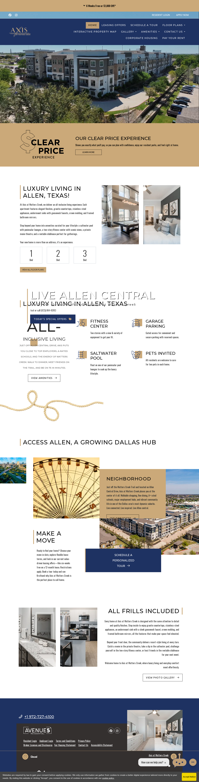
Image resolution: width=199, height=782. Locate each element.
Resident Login (30, 741)
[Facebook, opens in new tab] (10, 15)
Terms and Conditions (65, 741)
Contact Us (83, 745)
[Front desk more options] (193, 762)
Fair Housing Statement (65, 745)
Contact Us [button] (173, 31)
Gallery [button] (128, 31)
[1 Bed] (31, 255)
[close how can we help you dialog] (165, 762)
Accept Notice (189, 777)
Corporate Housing (142, 38)
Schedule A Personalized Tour (123, 560)
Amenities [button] (149, 31)
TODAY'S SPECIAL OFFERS (51, 319)
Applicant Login (46, 741)
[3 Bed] (85, 255)
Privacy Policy (84, 741)
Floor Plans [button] (172, 25)
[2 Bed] (58, 255)
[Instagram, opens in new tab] (16, 15)
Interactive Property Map (95, 31)
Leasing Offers (114, 25)
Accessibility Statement (102, 745)
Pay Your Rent (174, 38)
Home (92, 25)
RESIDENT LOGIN (162, 15)
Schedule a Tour (144, 25)
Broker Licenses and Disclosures (37, 745)
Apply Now (184, 15)
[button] (99, 6)
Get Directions (121, 518)
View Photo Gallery (161, 677)
